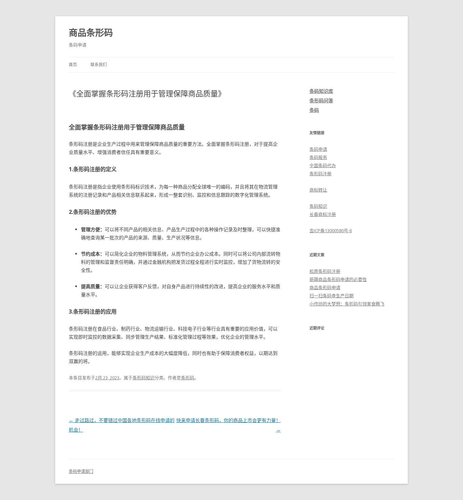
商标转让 (318, 190)
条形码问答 (321, 100)
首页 (73, 64)
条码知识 (318, 206)
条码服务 (318, 157)
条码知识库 (321, 91)
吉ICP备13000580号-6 (330, 230)
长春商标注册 (322, 214)
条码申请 (318, 149)
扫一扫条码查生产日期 (331, 296)
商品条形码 (91, 32)
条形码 (187, 378)
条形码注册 (320, 174)
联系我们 (98, 64)
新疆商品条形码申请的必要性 (338, 279)
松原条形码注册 (324, 271)
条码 (314, 110)
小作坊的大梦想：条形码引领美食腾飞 (346, 304)
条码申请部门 (81, 471)
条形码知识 (144, 378)
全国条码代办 (322, 165)
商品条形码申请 (324, 287)
